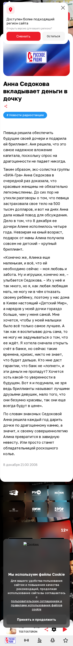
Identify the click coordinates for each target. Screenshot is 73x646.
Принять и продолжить (36, 619)
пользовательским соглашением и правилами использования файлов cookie (36, 605)
